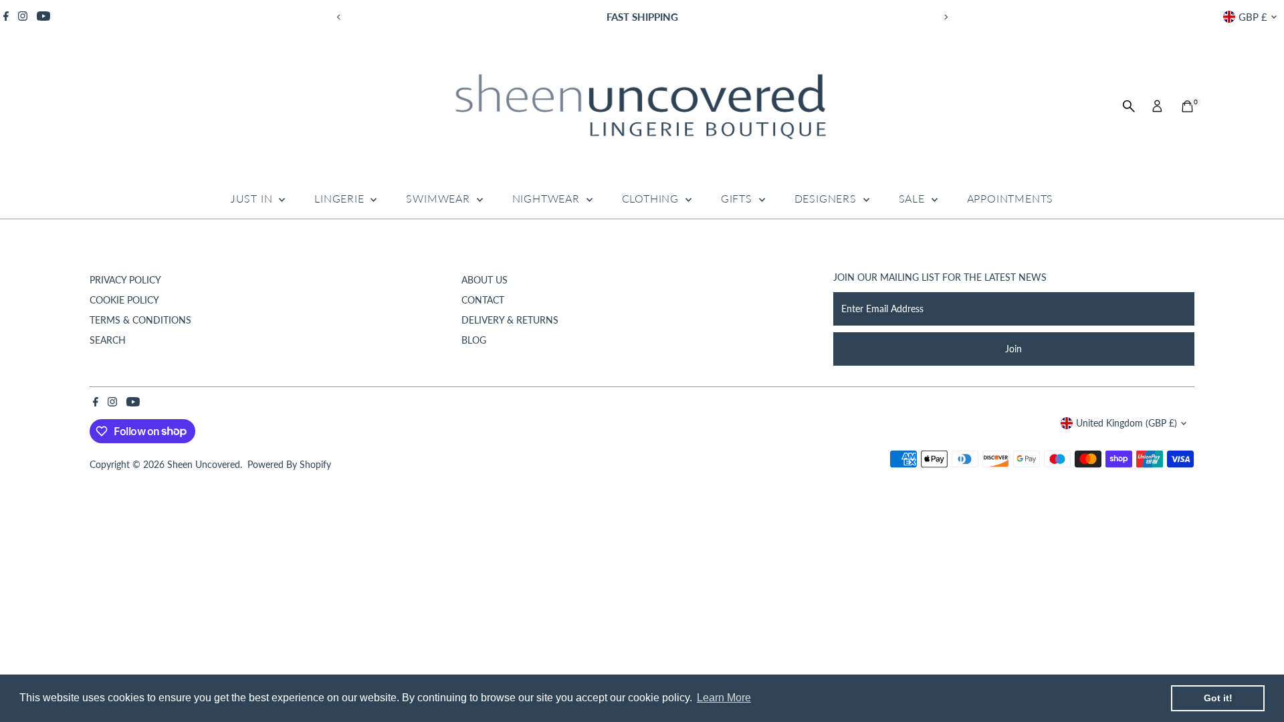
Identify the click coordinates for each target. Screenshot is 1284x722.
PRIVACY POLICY (125, 279)
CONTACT (482, 300)
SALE (913, 198)
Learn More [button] (724, 697)
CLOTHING (652, 198)
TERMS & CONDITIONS (140, 320)
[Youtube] (43, 17)
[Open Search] (1129, 106)
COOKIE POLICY (124, 300)
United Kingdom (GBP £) (1126, 423)
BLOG (473, 340)
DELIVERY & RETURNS (509, 320)
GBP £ (1253, 17)
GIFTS (738, 198)
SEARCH (108, 340)
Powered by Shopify (289, 464)
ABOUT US (484, 279)
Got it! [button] (1218, 698)
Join (1013, 348)
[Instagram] (23, 17)
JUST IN (253, 198)
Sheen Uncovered (203, 464)
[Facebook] (6, 17)
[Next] (945, 17)
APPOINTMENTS (1010, 198)
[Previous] (339, 17)
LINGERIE (340, 198)
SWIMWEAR (439, 198)
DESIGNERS (827, 198)
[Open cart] (1187, 106)
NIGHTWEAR (547, 198)
